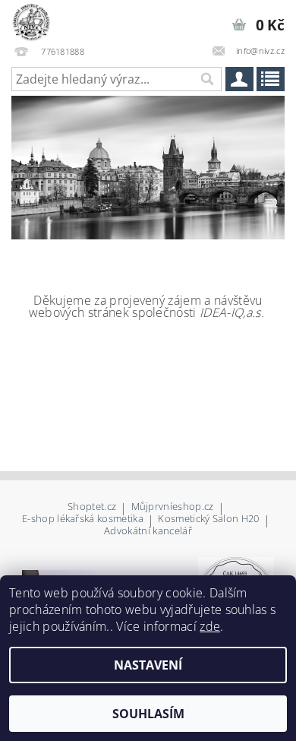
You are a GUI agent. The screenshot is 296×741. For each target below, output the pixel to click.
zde (210, 626)
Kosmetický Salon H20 (208, 519)
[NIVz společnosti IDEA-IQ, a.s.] (31, 20)
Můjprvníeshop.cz (172, 507)
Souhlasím (148, 713)
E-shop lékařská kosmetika (82, 519)
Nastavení (148, 665)
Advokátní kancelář (148, 531)
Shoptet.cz (92, 507)
